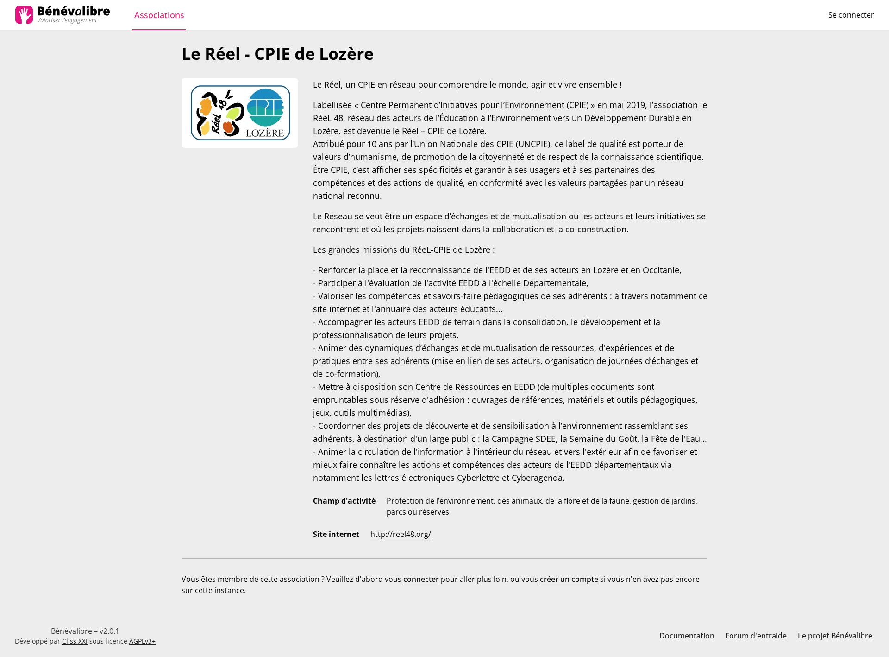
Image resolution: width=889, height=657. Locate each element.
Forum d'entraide (756, 636)
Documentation (686, 636)
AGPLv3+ (142, 641)
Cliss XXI (75, 641)
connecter (421, 579)
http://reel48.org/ (400, 534)
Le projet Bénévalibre (835, 636)
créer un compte (569, 579)
